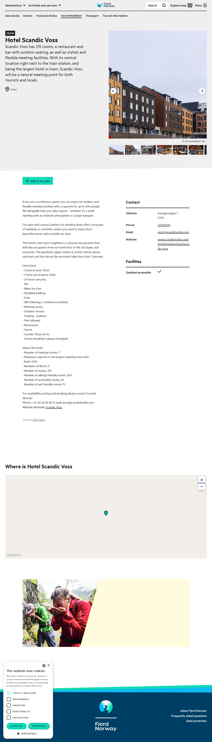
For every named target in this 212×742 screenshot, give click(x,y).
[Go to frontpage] (106, 5)
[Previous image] (113, 91)
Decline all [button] (39, 726)
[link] (193, 710)
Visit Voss (38, 419)
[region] (106, 516)
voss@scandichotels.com (173, 232)
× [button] (48, 665)
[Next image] (202, 91)
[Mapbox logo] (13, 555)
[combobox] (44, 665)
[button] (28, 734)
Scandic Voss (54, 407)
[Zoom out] (201, 486)
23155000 (164, 225)
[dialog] (28, 700)
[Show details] (106, 513)
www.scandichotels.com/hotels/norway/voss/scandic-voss (173, 243)
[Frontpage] (105, 715)
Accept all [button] (16, 726)
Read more (37, 685)
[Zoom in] (201, 480)
